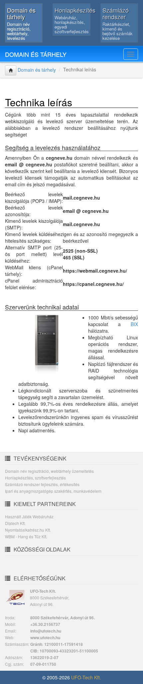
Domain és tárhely (36, 54)
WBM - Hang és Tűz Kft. (26, 536)
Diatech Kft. (15, 523)
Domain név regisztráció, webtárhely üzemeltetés (49, 471)
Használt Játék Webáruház (29, 516)
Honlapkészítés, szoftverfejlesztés (35, 477)
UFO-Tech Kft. (86, 677)
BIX (134, 324)
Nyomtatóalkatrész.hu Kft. (28, 530)
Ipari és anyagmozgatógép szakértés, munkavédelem (53, 491)
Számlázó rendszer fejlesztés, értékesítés (42, 484)
